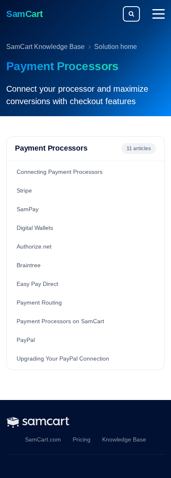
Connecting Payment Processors (60, 171)
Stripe (24, 190)
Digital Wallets (35, 227)
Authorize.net (34, 246)
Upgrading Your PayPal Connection (63, 358)
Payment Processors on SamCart (60, 321)
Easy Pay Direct (37, 283)
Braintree (29, 265)
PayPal (26, 340)
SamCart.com (43, 440)
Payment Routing (39, 302)
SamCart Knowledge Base (45, 46)
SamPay (28, 209)
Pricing (81, 440)
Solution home (115, 46)
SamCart (24, 14)
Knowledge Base (124, 440)
